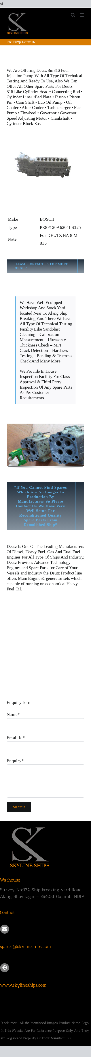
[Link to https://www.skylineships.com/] (4, 967)
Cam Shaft (25, 102)
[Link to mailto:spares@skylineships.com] (4, 929)
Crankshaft (60, 118)
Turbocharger (58, 107)
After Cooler (33, 107)
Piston (60, 96)
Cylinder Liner (19, 96)
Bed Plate (43, 96)
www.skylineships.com (23, 985)
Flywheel (28, 112)
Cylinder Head (35, 91)
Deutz (12, 546)
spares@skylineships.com (25, 946)
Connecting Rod (66, 91)
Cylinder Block (20, 123)
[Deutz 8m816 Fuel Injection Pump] (45, 142)
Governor (48, 112)
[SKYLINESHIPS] (30, 826)
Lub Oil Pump (50, 102)
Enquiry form (19, 702)
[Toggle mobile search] (73, 15)
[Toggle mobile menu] (82, 15)
